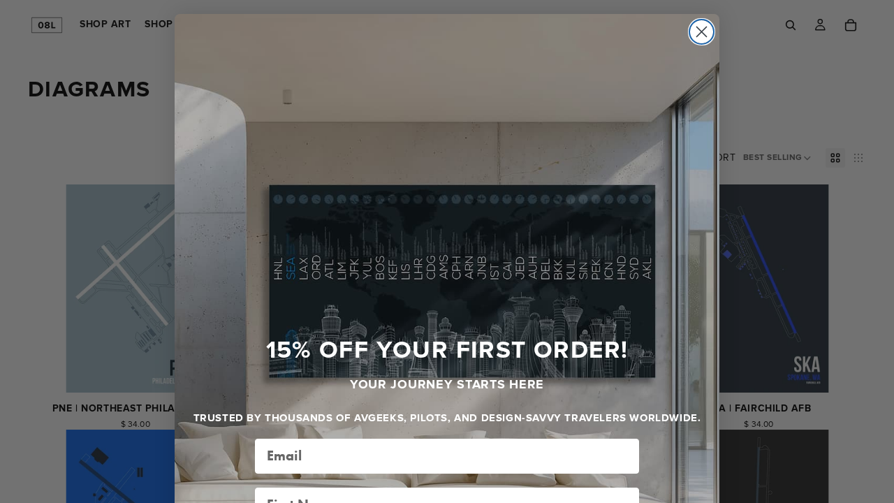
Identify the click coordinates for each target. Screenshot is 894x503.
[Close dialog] (701, 32)
